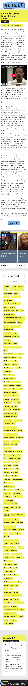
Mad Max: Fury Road (9, 616)
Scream (6, 307)
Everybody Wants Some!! (10, 564)
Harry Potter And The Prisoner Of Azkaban (13, 515)
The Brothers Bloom (9, 310)
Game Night (7, 479)
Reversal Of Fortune (9, 522)
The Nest (6, 361)
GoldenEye (18, 367)
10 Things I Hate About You (11, 540)
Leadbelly (18, 385)
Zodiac (11, 289)
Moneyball (7, 462)
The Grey (20, 286)
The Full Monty (8, 293)
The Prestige (13, 550)
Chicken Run (7, 395)
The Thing (6, 472)
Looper (6, 588)
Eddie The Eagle (18, 496)
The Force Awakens (9, 437)
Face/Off (20, 322)
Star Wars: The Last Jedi (10, 503)
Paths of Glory (18, 420)
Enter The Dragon (8, 367)
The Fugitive (14, 606)
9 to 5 (5, 350)
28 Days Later (16, 409)
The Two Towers (8, 300)
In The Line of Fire (8, 623)
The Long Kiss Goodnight (10, 333)
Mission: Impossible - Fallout (11, 476)
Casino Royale (7, 371)
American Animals (17, 479)
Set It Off (10, 25)
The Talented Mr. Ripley (10, 427)
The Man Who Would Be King (11, 336)
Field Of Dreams (19, 489)
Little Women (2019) (9, 423)
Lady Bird (6, 510)
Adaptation (14, 361)
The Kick (7, 666)
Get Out (6, 543)
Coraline (6, 326)
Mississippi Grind (17, 595)
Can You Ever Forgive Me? (14, 458)
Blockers (15, 465)
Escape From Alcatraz (10, 322)
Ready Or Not (7, 448)
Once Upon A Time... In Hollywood (13, 451)
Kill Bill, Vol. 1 (20, 557)
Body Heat (20, 547)
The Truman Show (18, 602)
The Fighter (17, 533)
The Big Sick (15, 519)
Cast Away (7, 392)
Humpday (6, 399)
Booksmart (7, 455)
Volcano (6, 599)
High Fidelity (14, 406)
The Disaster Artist (9, 507)
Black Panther (8, 496)
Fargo (11, 588)
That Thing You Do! (9, 385)
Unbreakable (15, 462)
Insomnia (6, 406)
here (24, 62)
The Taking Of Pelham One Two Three (14, 529)
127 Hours (6, 606)
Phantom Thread (8, 500)
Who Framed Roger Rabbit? (11, 585)
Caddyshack (7, 388)
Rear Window (7, 465)
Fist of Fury (15, 364)
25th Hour (12, 307)
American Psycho (8, 489)
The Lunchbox (7, 402)
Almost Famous (17, 381)
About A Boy (7, 409)
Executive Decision (16, 554)
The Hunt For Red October (11, 592)
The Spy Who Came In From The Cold (13, 354)
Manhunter (7, 347)
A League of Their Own (10, 613)
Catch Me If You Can (9, 526)
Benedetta (7, 296)
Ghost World (19, 310)
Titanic (20, 581)
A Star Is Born (14, 472)
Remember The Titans (10, 547)
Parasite (14, 441)
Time (20, 357)
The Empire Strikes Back (10, 434)
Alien (10, 533)
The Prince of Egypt (16, 326)
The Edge (13, 286)
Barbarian (6, 286)
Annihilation (7, 493)
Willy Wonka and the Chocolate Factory (12, 318)
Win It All (6, 536)
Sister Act (16, 293)
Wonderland (16, 395)
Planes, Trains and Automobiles (12, 303)
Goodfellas (7, 441)
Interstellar (14, 444)
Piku (15, 402)
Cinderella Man (8, 574)
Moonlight (6, 554)
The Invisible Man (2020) (10, 413)
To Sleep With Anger (9, 374)
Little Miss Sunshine (9, 571)
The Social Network (9, 486)
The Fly (6, 620)
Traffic (15, 568)
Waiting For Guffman (9, 378)
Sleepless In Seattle (18, 388)
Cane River (15, 392)
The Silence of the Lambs (10, 343)
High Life (6, 444)
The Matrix (7, 519)
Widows (4, 25)
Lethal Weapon (8, 578)
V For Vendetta (16, 493)
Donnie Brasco (8, 602)
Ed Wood (18, 507)
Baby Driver (20, 522)
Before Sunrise (8, 568)
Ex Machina (20, 616)
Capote (6, 550)
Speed (5, 533)
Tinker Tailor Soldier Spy (10, 357)
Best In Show (7, 381)
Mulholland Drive (8, 329)
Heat (19, 402)
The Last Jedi (19, 437)
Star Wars (19, 430)
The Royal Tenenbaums (10, 581)
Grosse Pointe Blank (9, 557)
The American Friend (9, 430)
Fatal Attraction (15, 543)
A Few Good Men (14, 599)
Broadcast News (19, 289)
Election (16, 574)
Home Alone (7, 364)
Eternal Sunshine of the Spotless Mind (14, 609)
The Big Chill (13, 620)
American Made (8, 482)
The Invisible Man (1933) (10, 416)
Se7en (5, 289)
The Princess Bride (9, 468)
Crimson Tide (7, 595)
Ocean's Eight (18, 25)
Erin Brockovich (8, 561)
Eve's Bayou (7, 340)
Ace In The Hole (8, 420)
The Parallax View (17, 347)
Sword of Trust (15, 399)
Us (18, 441)
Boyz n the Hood (16, 455)
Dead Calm (17, 296)
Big (5, 458)
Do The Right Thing (9, 314)
